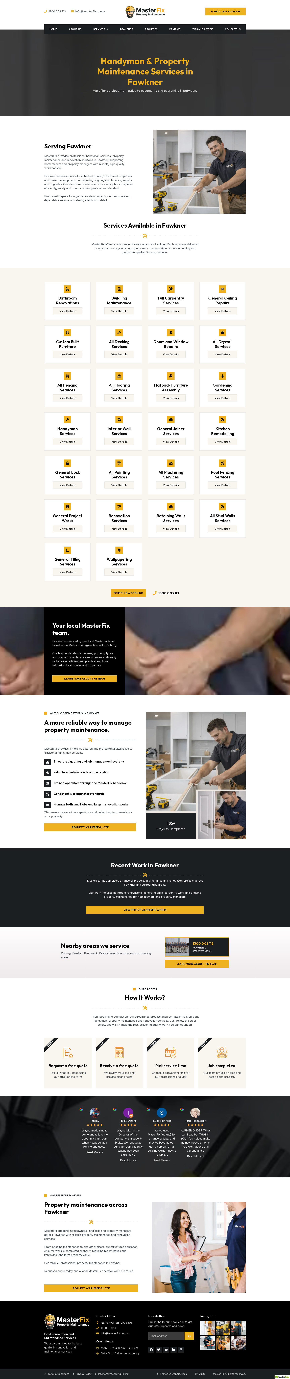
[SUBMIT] (189, 1336)
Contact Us (232, 29)
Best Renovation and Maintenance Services (60, 1336)
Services (99, 29)
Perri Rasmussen (195, 1120)
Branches (126, 29)
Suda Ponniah (162, 1120)
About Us (75, 29)
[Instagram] (181, 1350)
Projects (151, 29)
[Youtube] (166, 1350)
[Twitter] (159, 1350)
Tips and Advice (202, 29)
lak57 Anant (128, 1120)
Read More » (94, 1152)
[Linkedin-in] (174, 1350)
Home (53, 29)
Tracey (94, 1120)
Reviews (174, 29)
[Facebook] (151, 1350)
